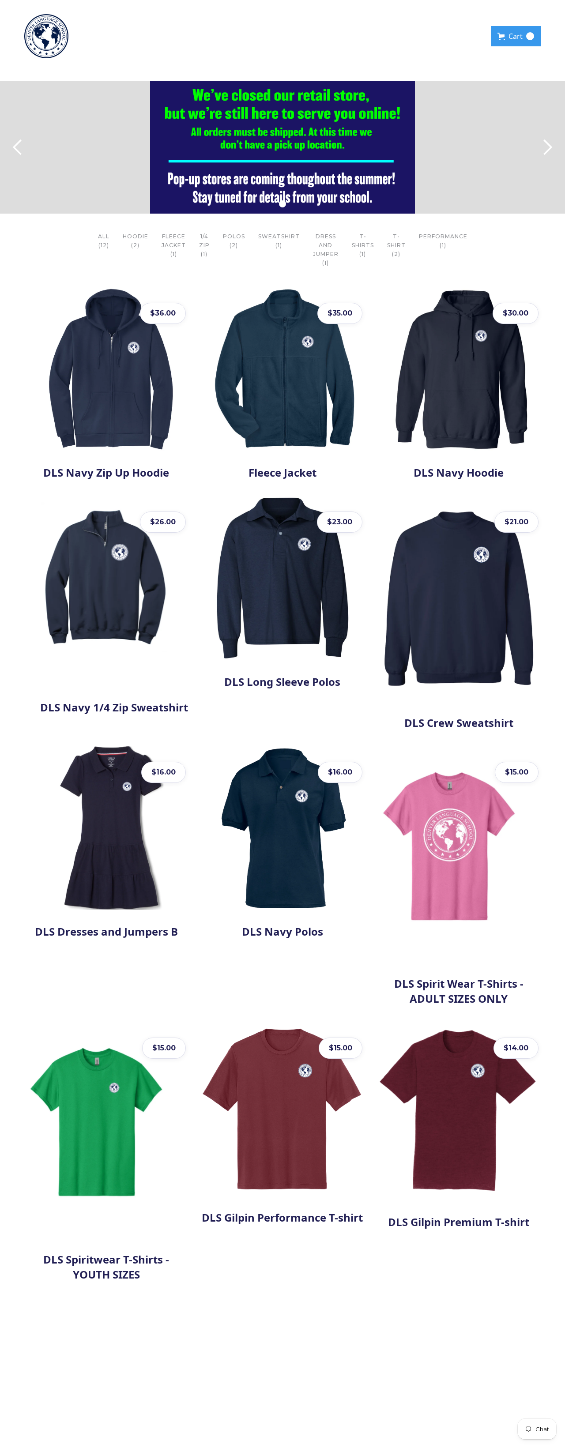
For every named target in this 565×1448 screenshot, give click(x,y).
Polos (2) (234, 240)
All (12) (103, 240)
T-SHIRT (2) (396, 245)
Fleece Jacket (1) (174, 245)
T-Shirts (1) (363, 245)
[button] (516, 36)
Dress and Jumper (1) (326, 249)
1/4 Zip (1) (204, 245)
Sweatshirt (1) (279, 240)
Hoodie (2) (135, 240)
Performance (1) (443, 240)
